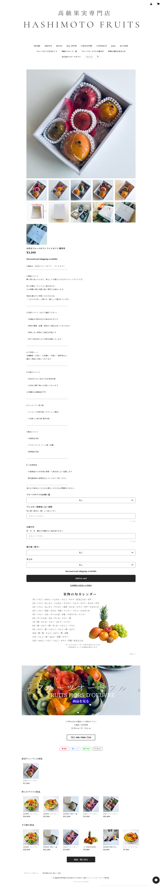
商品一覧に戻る (81, 859)
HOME (37, 46)
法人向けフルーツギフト (71, 57)
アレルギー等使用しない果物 (39, 507)
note (113, 46)
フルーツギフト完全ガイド (46, 51)
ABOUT (48, 46)
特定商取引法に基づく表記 (52, 873)
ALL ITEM (71, 46)
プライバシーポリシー (31, 873)
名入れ (29, 559)
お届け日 (30, 527)
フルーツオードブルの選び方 (92, 51)
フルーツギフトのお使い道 (38, 494)
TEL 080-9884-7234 (81, 737)
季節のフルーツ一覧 (69, 51)
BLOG (59, 46)
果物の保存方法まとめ (117, 51)
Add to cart (81, 578)
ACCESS (124, 46)
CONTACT (102, 46)
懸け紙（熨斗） (33, 547)
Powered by (78, 882)
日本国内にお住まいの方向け (81, 585)
